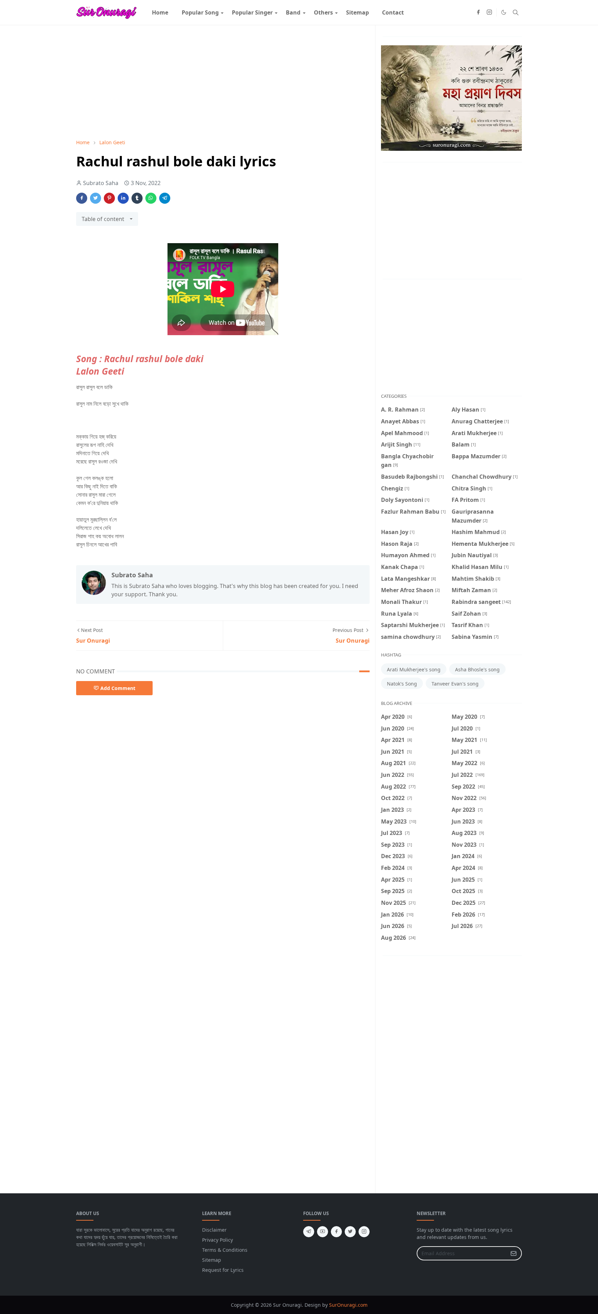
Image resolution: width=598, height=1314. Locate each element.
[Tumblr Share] (137, 198)
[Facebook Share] (81, 198)
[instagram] (489, 12)
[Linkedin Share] (123, 198)
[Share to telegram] (164, 198)
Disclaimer (214, 1229)
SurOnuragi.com (348, 1305)
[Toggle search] (515, 12)
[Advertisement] (223, 82)
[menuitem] (160, 12)
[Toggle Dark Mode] (503, 12)
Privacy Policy (217, 1240)
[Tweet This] (95, 198)
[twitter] (350, 1231)
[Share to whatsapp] (150, 198)
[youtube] (322, 1231)
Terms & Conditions (224, 1250)
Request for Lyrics (223, 1270)
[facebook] (478, 12)
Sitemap (211, 1260)
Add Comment (117, 688)
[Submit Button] (513, 1253)
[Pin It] (109, 198)
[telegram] (308, 1231)
